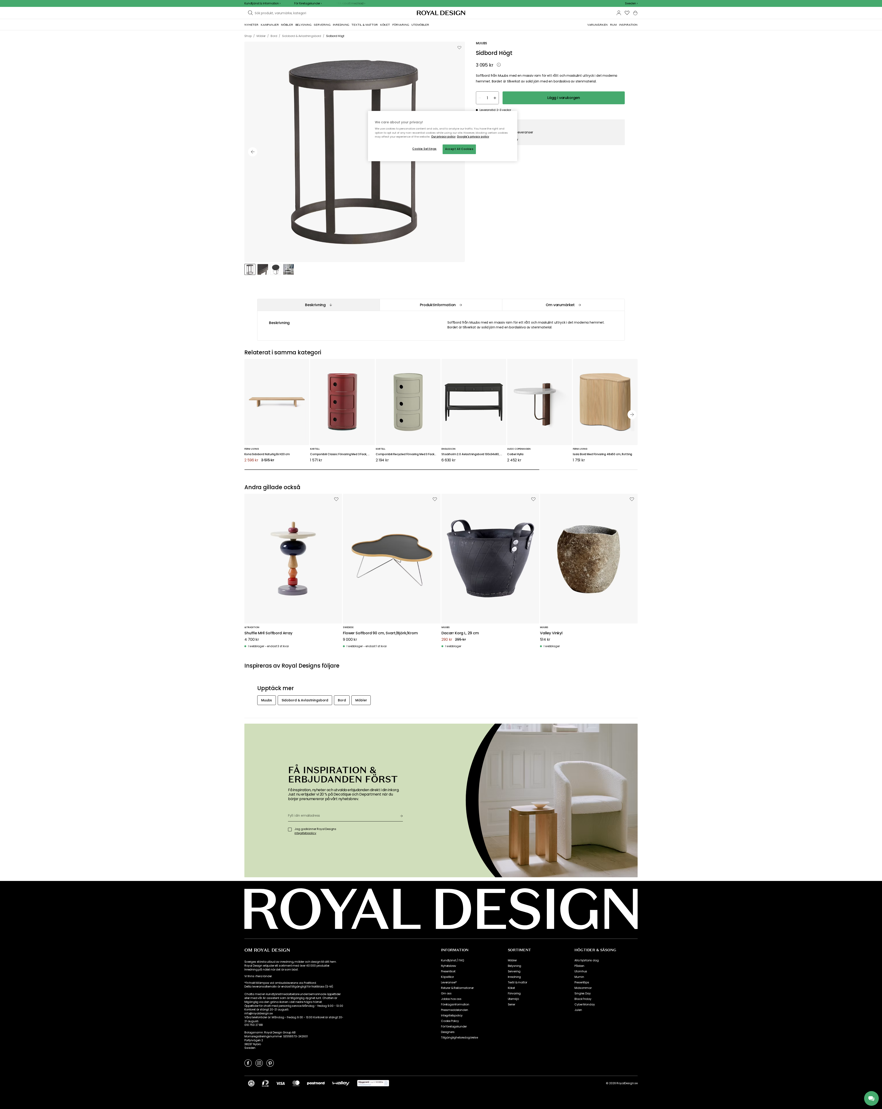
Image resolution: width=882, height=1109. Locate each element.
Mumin (579, 977)
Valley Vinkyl (551, 633)
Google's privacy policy (473, 136)
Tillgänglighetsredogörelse (459, 1037)
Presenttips (581, 982)
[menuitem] (251, 24)
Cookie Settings (424, 149)
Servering (514, 971)
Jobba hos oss (451, 999)
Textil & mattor (517, 982)
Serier (511, 1004)
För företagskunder (454, 1026)
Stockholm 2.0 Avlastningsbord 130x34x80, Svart (473, 454)
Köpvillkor (447, 977)
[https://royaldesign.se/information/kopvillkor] (373, 1083)
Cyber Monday (584, 1004)
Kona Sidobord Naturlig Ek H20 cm (267, 454)
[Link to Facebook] (248, 1063)
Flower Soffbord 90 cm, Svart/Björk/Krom (380, 633)
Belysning (514, 966)
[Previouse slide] (252, 151)
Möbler (512, 960)
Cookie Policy (450, 1021)
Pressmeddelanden (454, 1010)
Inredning (514, 977)
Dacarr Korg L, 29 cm (460, 633)
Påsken (579, 966)
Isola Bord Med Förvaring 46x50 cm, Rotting (602, 454)
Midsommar (583, 988)
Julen (578, 1010)
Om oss (446, 993)
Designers (448, 1032)
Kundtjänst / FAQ (452, 960)
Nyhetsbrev (448, 966)
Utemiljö (513, 999)
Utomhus (580, 971)
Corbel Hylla (515, 454)
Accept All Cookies (459, 149)
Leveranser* (449, 982)
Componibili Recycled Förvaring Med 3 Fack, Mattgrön (408, 454)
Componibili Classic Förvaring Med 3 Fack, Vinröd (342, 454)
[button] (631, 3)
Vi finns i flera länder (258, 976)
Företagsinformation (455, 1004)
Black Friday (582, 999)
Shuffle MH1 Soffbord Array (268, 633)
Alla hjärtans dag (586, 960)
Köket (511, 988)
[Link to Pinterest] (270, 1063)
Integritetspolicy (452, 1015)
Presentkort (448, 971)
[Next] (632, 414)
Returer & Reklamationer (457, 988)
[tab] (318, 305)
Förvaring (514, 993)
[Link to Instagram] (259, 1063)
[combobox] (631, 3)
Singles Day (582, 993)
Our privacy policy (443, 136)
